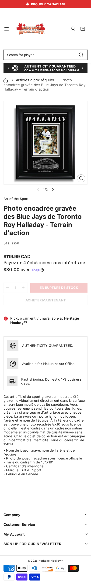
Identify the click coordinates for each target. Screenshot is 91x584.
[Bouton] (8, 68)
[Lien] (31, 29)
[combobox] (46, 55)
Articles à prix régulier (35, 80)
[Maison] (6, 80)
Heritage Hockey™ (50, 560)
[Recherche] (81, 54)
